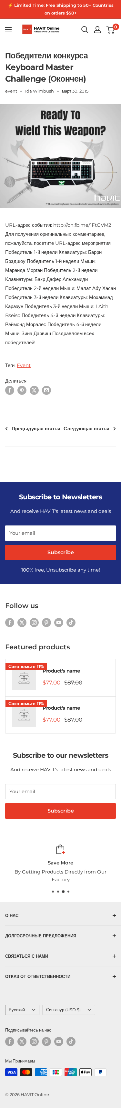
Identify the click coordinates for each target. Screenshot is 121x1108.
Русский (17, 1009)
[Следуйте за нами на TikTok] (71, 622)
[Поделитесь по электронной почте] (46, 390)
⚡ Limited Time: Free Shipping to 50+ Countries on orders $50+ (61, 9)
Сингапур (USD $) (63, 1009)
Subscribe (60, 552)
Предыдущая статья (36, 428)
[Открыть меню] (8, 29)
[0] (110, 30)
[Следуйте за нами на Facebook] (9, 622)
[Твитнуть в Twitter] (34, 390)
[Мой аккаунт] (97, 29)
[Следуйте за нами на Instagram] (34, 622)
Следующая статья (86, 428)
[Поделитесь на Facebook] (9, 390)
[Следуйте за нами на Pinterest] (46, 622)
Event (24, 365)
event (11, 91)
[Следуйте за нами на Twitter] (21, 622)
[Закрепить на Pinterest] (21, 390)
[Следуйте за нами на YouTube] (58, 622)
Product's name (61, 671)
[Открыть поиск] (84, 29)
